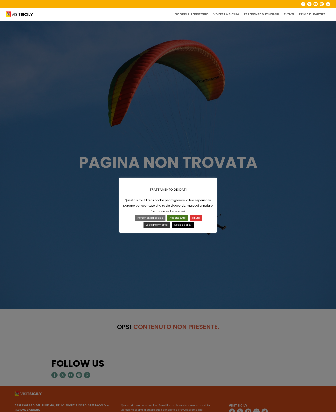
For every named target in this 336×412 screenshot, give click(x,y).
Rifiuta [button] (196, 218)
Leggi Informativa (157, 225)
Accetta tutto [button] (178, 218)
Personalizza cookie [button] (150, 218)
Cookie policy (182, 225)
